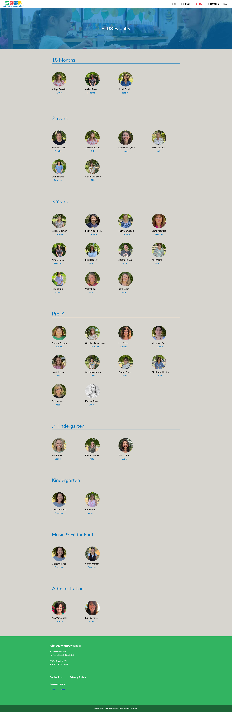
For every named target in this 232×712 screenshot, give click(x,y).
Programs (185, 4)
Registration (213, 4)
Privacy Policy (78, 677)
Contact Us (56, 677)
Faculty (198, 4)
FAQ (225, 4)
